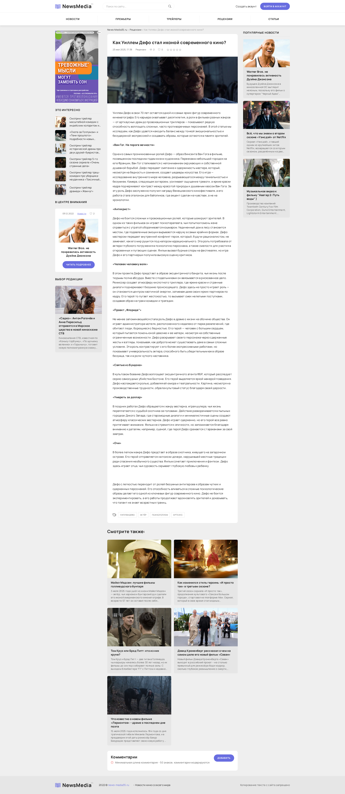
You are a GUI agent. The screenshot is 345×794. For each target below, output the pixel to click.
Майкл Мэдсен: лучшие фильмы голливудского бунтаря (133, 584)
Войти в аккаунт (275, 6)
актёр (143, 514)
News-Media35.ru (117, 29)
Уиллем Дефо (127, 514)
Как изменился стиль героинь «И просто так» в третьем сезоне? (206, 584)
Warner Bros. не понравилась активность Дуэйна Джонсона (78, 252)
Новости (73, 19)
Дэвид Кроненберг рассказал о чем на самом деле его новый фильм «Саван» (204, 652)
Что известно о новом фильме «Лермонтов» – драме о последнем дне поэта (138, 722)
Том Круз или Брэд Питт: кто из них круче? (135, 652)
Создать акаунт (246, 6)
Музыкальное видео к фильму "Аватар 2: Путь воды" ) (263, 195)
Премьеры (123, 19)
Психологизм (160, 514)
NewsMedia (77, 6)
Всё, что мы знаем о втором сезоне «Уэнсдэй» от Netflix (266, 135)
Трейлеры (174, 19)
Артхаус (178, 514)
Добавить (224, 757)
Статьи (273, 19)
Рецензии (225, 19)
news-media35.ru (118, 785)
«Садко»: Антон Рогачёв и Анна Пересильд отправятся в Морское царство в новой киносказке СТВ (78, 325)
